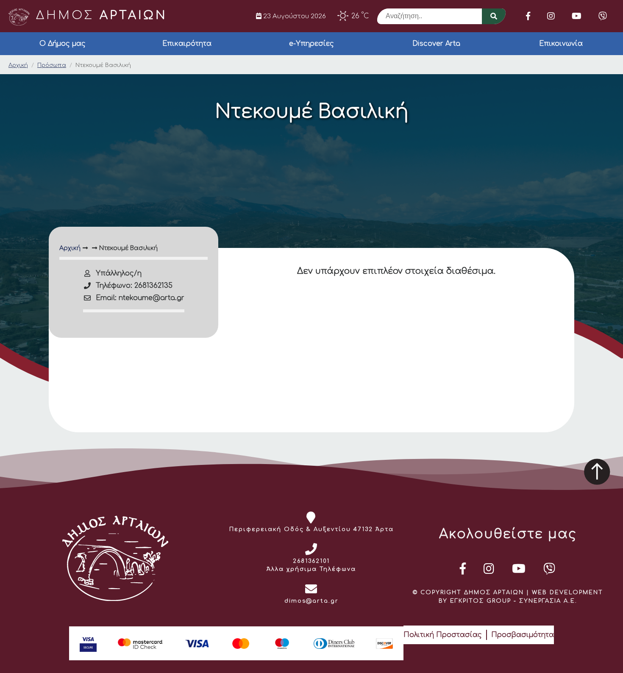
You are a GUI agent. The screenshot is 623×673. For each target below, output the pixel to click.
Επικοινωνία (561, 43)
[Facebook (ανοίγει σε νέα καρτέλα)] (528, 16)
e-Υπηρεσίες (311, 43)
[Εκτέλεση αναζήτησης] (494, 16)
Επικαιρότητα (186, 43)
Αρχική (18, 65)
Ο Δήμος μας (62, 43)
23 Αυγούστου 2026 (293, 16)
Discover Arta (436, 43)
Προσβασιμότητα (522, 635)
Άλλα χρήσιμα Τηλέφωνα (311, 569)
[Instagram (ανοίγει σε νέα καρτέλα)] (551, 16)
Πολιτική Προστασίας (442, 635)
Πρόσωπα (51, 65)
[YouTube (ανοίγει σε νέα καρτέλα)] (576, 16)
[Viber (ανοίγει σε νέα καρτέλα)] (603, 16)
